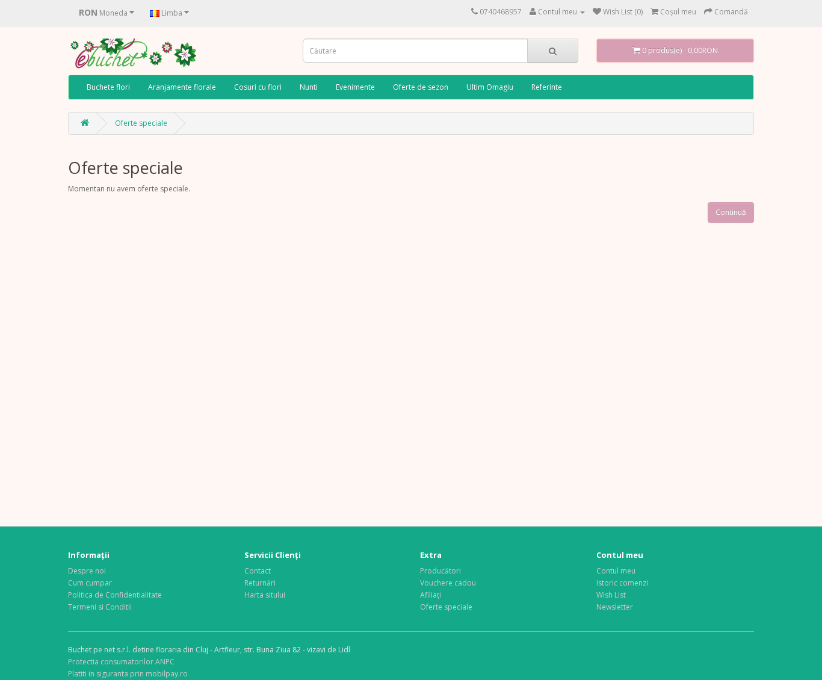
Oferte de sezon (420, 87)
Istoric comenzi (622, 583)
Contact (257, 571)
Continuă (730, 212)
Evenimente (355, 87)
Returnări (260, 583)
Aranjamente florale (182, 87)
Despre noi (87, 571)
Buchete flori (108, 87)
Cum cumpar (90, 583)
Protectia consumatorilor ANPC (121, 662)
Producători (440, 571)
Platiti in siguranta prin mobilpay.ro (128, 674)
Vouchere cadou (448, 583)
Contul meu (615, 571)
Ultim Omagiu (489, 87)
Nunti (309, 87)
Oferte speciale (141, 123)
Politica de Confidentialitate (115, 595)
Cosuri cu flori (258, 87)
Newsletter (614, 607)
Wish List (611, 595)
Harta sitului (264, 595)
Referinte (546, 87)
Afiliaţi (430, 595)
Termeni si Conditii (100, 607)
